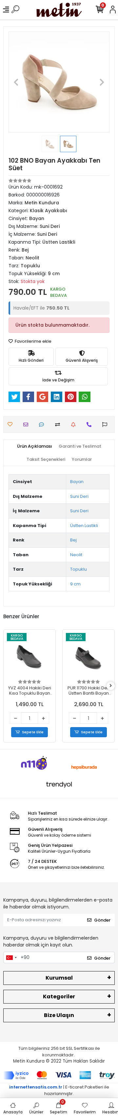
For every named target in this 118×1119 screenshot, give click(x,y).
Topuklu (78, 569)
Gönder (102, 920)
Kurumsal (59, 978)
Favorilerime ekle (32, 341)
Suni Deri (79, 496)
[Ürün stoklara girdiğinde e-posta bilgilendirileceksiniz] (74, 424)
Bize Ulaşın (59, 1015)
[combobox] (11, 957)
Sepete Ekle (33, 732)
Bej (73, 540)
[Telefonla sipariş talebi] (90, 424)
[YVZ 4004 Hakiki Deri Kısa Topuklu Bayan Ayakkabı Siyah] (29, 655)
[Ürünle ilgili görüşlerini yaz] (43, 424)
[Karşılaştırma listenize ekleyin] (59, 424)
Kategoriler (59, 996)
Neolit (76, 555)
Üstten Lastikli (84, 525)
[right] (110, 686)
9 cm (75, 584)
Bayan (77, 481)
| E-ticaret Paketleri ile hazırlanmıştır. (59, 1090)
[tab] (34, 446)
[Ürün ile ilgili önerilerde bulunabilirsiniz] (106, 424)
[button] (16, 81)
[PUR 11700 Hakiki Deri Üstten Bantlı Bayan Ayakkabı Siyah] (88, 655)
